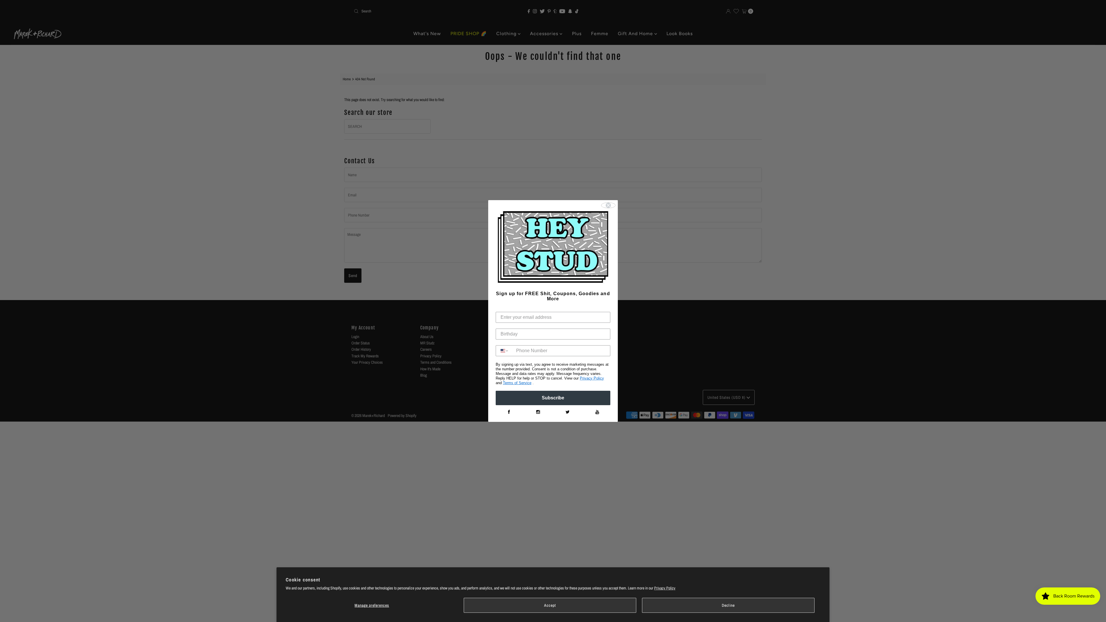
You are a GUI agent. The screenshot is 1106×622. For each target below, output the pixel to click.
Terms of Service (517, 383)
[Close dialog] (608, 205)
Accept (550, 605)
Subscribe (553, 397)
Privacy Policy (664, 588)
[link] (509, 412)
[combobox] (504, 351)
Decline (728, 605)
